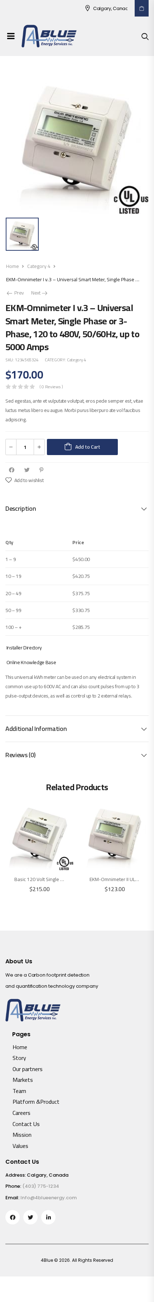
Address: (15, 1175)
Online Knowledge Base (31, 662)
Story (19, 1058)
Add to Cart (87, 446)
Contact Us (26, 1124)
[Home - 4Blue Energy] (49, 36)
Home (12, 266)
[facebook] (12, 1217)
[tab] (77, 509)
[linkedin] (48, 1217)
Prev (17, 292)
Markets (23, 1080)
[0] (142, 8)
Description (20, 508)
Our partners (28, 1069)
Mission (22, 1135)
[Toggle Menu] (11, 36)
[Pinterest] (41, 470)
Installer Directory (24, 647)
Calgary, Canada (104, 8)
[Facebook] (11, 470)
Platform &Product (36, 1102)
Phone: (13, 1186)
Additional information (36, 729)
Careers (21, 1113)
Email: (12, 1197)
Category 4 (38, 266)
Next (40, 292)
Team (19, 1091)
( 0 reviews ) (51, 386)
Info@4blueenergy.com (48, 1197)
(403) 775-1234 (40, 1186)
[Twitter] (27, 470)
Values (20, 1146)
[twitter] (30, 1217)
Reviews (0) (20, 755)
